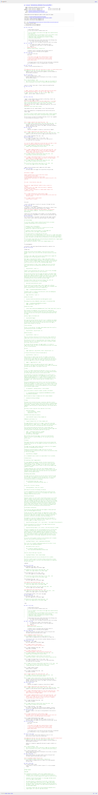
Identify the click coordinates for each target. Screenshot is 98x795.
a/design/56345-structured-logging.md (35, 22)
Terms (12, 793)
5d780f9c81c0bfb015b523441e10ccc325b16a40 (36, 12)
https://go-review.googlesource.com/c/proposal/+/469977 (41, 17)
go (24, 5)
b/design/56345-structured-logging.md (51, 22)
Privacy (9, 793)
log (49, 7)
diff (46, 12)
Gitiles (6, 793)
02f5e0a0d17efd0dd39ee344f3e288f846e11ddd (36, 10)
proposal (28, 5)
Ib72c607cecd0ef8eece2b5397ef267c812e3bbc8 (37, 16)
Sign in (96, 1)
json (96, 793)
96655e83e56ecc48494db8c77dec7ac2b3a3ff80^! (41, 5)
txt (93, 793)
